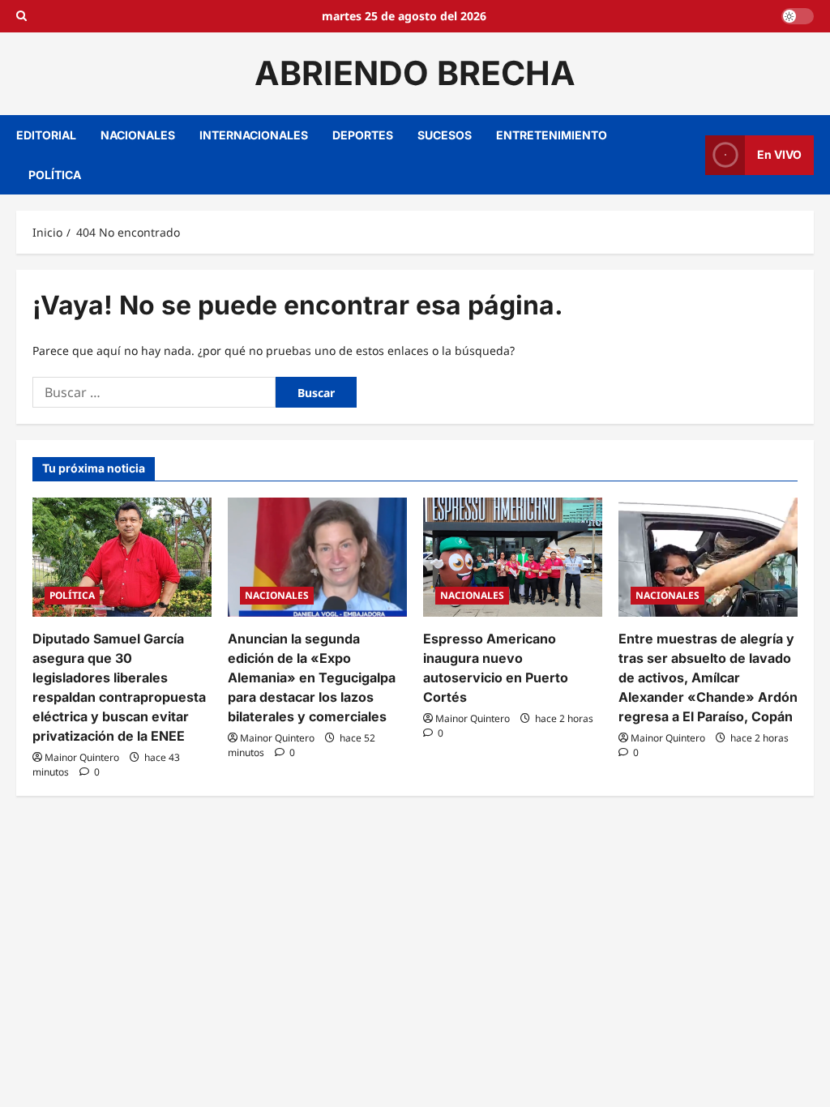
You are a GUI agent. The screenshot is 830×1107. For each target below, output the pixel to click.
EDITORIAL (46, 135)
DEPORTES (362, 135)
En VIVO (779, 154)
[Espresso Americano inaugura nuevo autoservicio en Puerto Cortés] (512, 557)
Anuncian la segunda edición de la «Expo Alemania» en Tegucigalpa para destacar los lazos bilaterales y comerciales (312, 677)
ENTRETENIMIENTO (551, 135)
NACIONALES (138, 135)
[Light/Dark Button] (797, 16)
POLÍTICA (54, 175)
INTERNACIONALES (253, 135)
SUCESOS (444, 135)
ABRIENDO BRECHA (415, 73)
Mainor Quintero (82, 757)
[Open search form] (21, 16)
